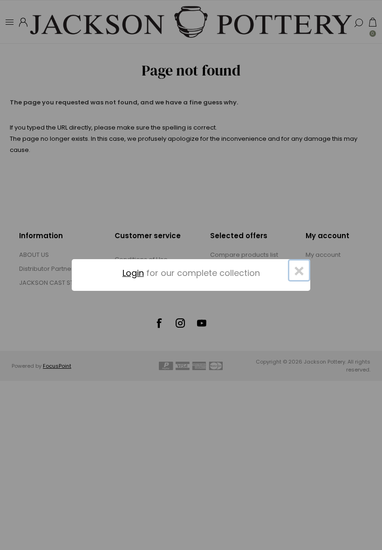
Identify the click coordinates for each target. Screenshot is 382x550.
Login (133, 273)
